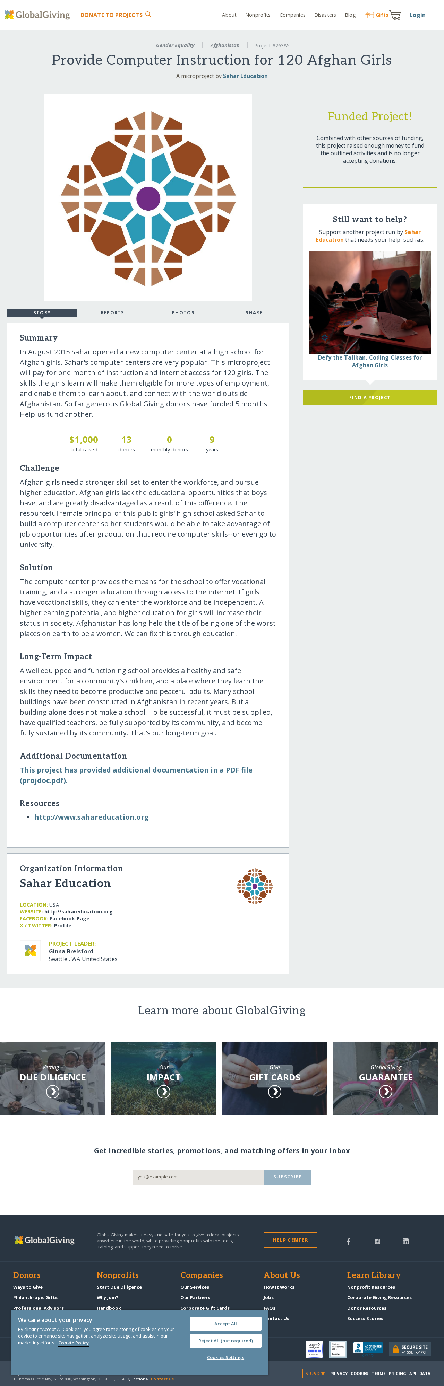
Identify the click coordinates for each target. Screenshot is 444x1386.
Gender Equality (175, 45)
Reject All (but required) (225, 1341)
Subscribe (287, 1177)
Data (424, 1373)
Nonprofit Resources (371, 1287)
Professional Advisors (38, 1308)
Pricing (397, 1373)
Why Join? (107, 1297)
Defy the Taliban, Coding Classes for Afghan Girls (370, 361)
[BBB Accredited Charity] (371, 1349)
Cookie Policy (73, 1343)
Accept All (225, 1324)
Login (418, 15)
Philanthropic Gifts (35, 1297)
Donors (26, 1275)
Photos (183, 312)
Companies (293, 14)
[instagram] (377, 1241)
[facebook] (348, 1241)
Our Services (194, 1287)
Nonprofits (258, 14)
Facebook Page (69, 918)
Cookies (359, 1373)
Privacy (339, 1373)
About (229, 14)
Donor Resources (366, 1308)
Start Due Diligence (119, 1287)
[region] (139, 1342)
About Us (282, 1275)
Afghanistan (225, 45)
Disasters (325, 14)
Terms (379, 1373)
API (412, 1373)
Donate (111, 15)
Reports (113, 312)
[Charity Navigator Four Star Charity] (317, 1349)
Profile (62, 925)
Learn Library (374, 1275)
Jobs (269, 1297)
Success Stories (365, 1318)
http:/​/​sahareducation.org (78, 911)
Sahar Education (245, 76)
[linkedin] (406, 1241)
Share (254, 312)
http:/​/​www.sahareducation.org (91, 817)
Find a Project (370, 397)
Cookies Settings (225, 1357)
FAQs (269, 1308)
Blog (350, 14)
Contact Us (276, 1318)
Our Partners (195, 1297)
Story (42, 312)
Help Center (290, 1240)
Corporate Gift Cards (205, 1308)
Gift (382, 14)
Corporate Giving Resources (379, 1297)
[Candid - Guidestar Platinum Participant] (341, 1349)
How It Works (279, 1287)
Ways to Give (28, 1287)
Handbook (109, 1308)
